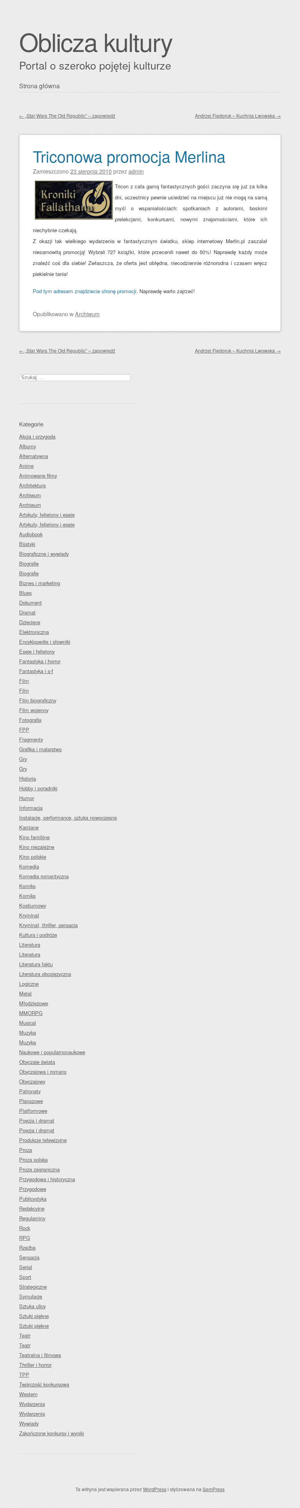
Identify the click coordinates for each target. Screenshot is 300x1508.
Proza (25, 1149)
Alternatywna (33, 456)
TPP (24, 1374)
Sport (25, 1277)
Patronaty (30, 1091)
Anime (26, 465)
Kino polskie (32, 856)
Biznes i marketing (39, 583)
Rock (24, 1228)
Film (24, 680)
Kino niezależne (36, 847)
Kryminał (29, 915)
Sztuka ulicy (32, 1306)
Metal (25, 993)
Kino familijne (34, 837)
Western (28, 1394)
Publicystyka (32, 1198)
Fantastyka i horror (40, 661)
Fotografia (30, 720)
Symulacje (30, 1296)
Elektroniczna (34, 632)
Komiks (27, 886)
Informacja (31, 807)
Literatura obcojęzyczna (45, 974)
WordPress (154, 1489)
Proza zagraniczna (39, 1169)
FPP (24, 729)
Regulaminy (32, 1218)
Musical (27, 1022)
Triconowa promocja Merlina (129, 156)
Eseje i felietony (37, 651)
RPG (24, 1237)
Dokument (30, 602)
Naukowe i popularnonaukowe (52, 1052)
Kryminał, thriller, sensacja (48, 925)
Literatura (29, 944)
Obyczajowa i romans (42, 1071)
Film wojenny (33, 710)
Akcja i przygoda (37, 436)
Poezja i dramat (36, 1120)
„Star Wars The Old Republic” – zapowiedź (67, 115)
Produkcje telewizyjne (43, 1140)
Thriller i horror (35, 1364)
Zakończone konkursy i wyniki (51, 1433)
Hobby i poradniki (38, 788)
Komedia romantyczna (44, 876)
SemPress (214, 1489)
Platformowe (33, 1110)
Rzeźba (27, 1247)
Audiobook (31, 534)
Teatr (24, 1335)
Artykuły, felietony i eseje (47, 514)
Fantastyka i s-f (36, 671)
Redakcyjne (32, 1208)
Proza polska (33, 1159)
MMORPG (31, 1013)
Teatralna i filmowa (40, 1355)
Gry (23, 759)
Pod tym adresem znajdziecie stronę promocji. (85, 291)
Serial (25, 1267)
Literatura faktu (36, 964)
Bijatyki (27, 544)
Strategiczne (33, 1286)
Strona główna (39, 85)
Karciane (29, 827)
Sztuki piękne (34, 1316)
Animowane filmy (38, 475)
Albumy (27, 446)
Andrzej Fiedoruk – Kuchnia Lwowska (238, 115)
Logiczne (29, 983)
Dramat (27, 612)
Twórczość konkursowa (44, 1384)
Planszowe (31, 1101)
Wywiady (29, 1423)
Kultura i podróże (38, 934)
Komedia (29, 866)
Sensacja (29, 1257)
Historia (27, 778)
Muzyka (27, 1032)
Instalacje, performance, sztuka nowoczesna (68, 817)
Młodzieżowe (33, 1003)
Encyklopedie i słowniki (44, 641)
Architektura (32, 485)
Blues (25, 592)
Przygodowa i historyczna (47, 1179)
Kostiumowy (32, 905)
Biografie (29, 563)
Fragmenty (31, 739)
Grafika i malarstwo (40, 749)
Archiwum (87, 314)
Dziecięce (29, 622)
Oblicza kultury (95, 41)
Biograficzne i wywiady (44, 553)
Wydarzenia (32, 1404)
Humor (26, 798)
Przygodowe (32, 1189)
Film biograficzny (37, 700)
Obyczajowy (32, 1081)
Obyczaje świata (37, 1062)
